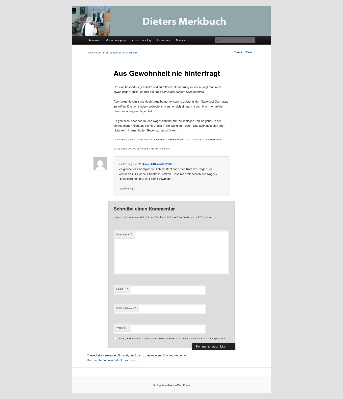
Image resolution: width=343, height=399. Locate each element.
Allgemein (159, 139)
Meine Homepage (116, 40)
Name (122, 289)
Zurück (236, 52)
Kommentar (124, 234)
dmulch (133, 52)
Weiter (250, 52)
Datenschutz (183, 40)
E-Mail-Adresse (126, 308)
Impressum (163, 40)
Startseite (93, 40)
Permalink (216, 139)
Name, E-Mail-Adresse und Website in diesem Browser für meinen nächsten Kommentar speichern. (172, 338)
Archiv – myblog (141, 40)
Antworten (126, 188)
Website (121, 327)
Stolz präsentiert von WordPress (171, 385)
